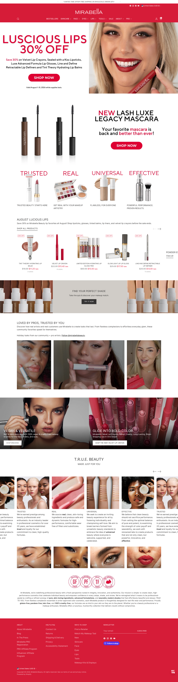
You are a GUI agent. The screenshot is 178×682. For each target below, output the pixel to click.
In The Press (22, 637)
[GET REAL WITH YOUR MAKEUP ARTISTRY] (71, 186)
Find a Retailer (81, 629)
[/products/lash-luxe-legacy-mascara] (89, 129)
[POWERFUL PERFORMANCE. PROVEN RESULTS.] (144, 186)
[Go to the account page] (156, 19)
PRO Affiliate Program (27, 649)
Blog (19, 633)
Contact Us (51, 629)
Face (77, 646)
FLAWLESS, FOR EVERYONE (103, 205)
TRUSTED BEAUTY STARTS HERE (32, 205)
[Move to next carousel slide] (159, 229)
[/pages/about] (89, 582)
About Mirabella (24, 629)
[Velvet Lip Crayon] (59, 247)
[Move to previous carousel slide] (154, 229)
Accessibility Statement (57, 646)
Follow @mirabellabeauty (73, 335)
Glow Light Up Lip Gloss (118, 264)
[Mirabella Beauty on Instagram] (133, 6)
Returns (49, 633)
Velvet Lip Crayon (59, 264)
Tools (77, 658)
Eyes (77, 650)
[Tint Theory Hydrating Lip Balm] (30, 247)
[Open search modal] (18, 19)
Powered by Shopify (24, 674)
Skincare (79, 642)
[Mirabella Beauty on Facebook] (130, 6)
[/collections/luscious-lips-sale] (89, 58)
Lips (76, 654)
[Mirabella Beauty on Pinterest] (136, 6)
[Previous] (58, 2)
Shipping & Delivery (55, 637)
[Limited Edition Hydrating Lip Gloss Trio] (89, 247)
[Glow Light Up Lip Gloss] (118, 247)
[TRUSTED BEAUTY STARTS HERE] (34, 186)
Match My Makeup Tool (85, 633)
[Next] (120, 2)
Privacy (49, 642)
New (77, 637)
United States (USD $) (152, 6)
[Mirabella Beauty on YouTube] (138, 6)
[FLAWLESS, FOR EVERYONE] (107, 186)
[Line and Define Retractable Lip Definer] (147, 247)
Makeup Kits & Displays (85, 662)
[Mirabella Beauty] (89, 11)
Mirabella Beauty (37, 672)
